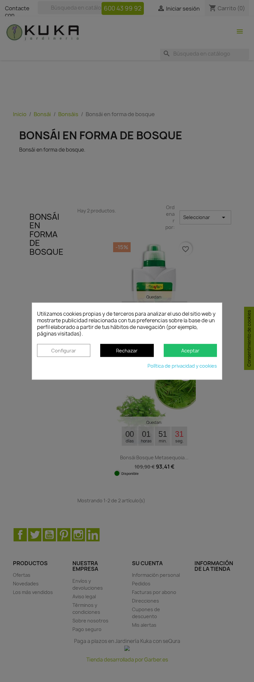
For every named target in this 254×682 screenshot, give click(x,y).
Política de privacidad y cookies (182, 366)
